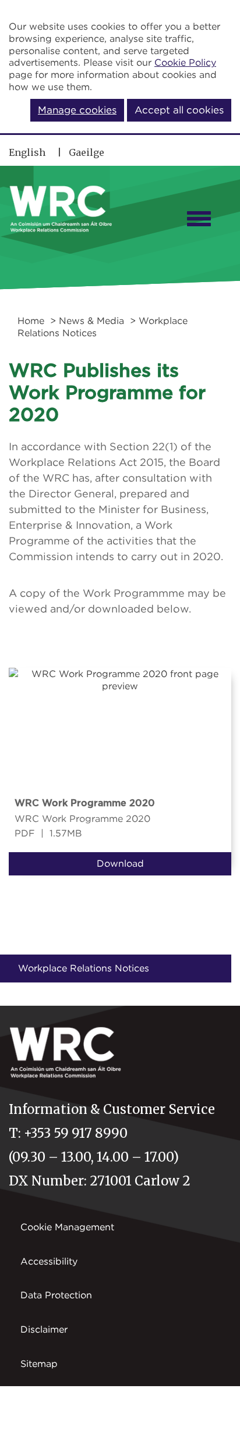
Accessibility (48, 1261)
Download (120, 863)
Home (30, 320)
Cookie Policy (185, 62)
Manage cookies (77, 110)
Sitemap (39, 1363)
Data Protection (56, 1295)
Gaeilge (86, 152)
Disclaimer (44, 1329)
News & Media (91, 320)
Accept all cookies (179, 110)
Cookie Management (67, 1227)
